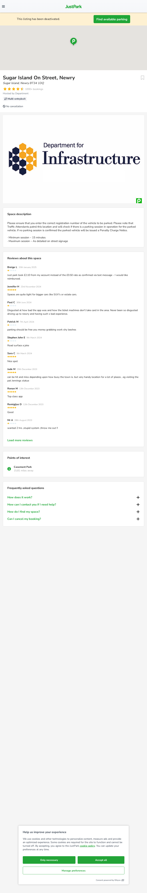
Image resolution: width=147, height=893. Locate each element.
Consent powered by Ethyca (108, 880)
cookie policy (87, 846)
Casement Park (23, 467)
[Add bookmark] (142, 77)
